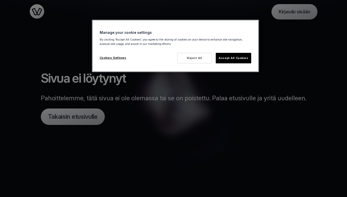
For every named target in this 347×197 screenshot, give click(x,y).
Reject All (194, 58)
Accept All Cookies (233, 58)
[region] (175, 46)
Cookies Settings (113, 58)
